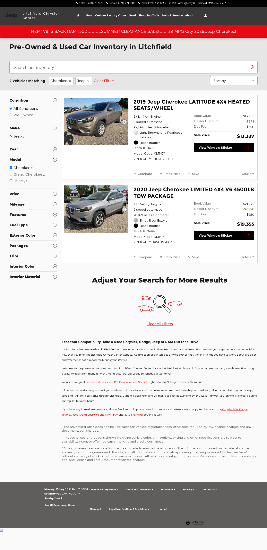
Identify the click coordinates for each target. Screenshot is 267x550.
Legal (129, 509)
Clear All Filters (160, 324)
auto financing (133, 414)
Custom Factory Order (110, 15)
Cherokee (58, 81)
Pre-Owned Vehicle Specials (131, 382)
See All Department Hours (60, 505)
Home (162, 509)
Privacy (187, 489)
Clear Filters (104, 81)
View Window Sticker (215, 147)
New (89, 15)
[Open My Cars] (204, 15)
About (189, 15)
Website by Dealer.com (194, 523)
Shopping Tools (148, 15)
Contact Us (208, 489)
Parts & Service (172, 15)
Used (132, 15)
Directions (167, 489)
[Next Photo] (124, 121)
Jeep (81, 81)
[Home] (11, 15)
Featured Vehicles (97, 382)
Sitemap (94, 509)
